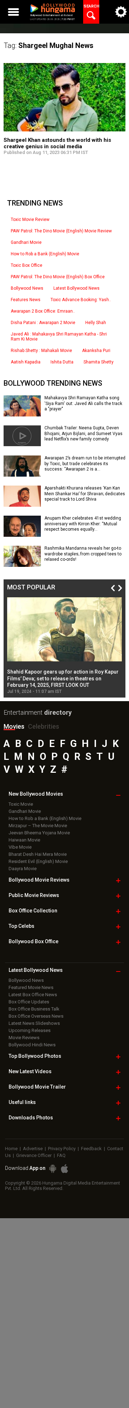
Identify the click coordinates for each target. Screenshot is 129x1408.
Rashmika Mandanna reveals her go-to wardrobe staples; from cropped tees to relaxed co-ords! (82, 554)
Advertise (33, 1148)
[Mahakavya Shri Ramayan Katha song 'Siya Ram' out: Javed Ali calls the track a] (22, 414)
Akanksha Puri (96, 350)
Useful (22, 1102)
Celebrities (43, 726)
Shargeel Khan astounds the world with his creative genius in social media (57, 143)
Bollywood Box (33, 941)
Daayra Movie (23, 868)
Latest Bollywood (36, 970)
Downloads (31, 1117)
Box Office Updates (29, 1001)
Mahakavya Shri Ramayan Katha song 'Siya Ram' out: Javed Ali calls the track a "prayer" (83, 403)
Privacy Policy (62, 1148)
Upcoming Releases (30, 1030)
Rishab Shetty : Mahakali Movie (41, 350)
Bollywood (37, 1087)
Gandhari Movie (26, 242)
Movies (14, 726)
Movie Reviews (24, 1037)
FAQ (61, 1155)
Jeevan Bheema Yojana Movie (39, 832)
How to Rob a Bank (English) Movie (45, 253)
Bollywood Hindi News (32, 1044)
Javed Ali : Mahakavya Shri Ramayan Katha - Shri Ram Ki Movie (59, 337)
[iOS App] (64, 1168)
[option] (64, 645)
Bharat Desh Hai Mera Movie (38, 854)
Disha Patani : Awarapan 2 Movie (43, 322)
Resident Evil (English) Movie (38, 861)
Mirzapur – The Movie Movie (38, 825)
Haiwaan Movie (24, 840)
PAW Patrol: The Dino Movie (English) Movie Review (61, 230)
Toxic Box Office (26, 265)
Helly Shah (95, 322)
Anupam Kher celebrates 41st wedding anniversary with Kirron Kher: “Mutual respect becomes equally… (82, 524)
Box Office (33, 910)
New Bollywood (36, 794)
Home (11, 1148)
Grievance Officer (34, 1155)
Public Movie (34, 895)
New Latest (30, 1071)
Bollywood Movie (39, 880)
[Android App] (52, 1168)
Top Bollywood (35, 1056)
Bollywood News (27, 288)
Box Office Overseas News (36, 1016)
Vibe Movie (20, 847)
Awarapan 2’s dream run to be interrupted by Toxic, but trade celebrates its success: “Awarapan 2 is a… (84, 463)
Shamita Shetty (98, 362)
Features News (25, 299)
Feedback (91, 1148)
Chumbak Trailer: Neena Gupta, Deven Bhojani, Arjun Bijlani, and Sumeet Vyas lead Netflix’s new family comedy (83, 433)
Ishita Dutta (62, 362)
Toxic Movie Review (30, 219)
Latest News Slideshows (34, 1023)
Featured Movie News (31, 987)
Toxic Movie (21, 804)
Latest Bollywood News (76, 288)
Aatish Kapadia (25, 362)
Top (21, 926)
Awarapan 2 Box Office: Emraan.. (43, 311)
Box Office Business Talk (34, 1009)
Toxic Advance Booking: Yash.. (81, 299)
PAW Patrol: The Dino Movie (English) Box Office (58, 276)
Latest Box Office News (33, 994)
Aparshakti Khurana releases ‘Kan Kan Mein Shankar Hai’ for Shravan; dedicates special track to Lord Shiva (84, 494)
